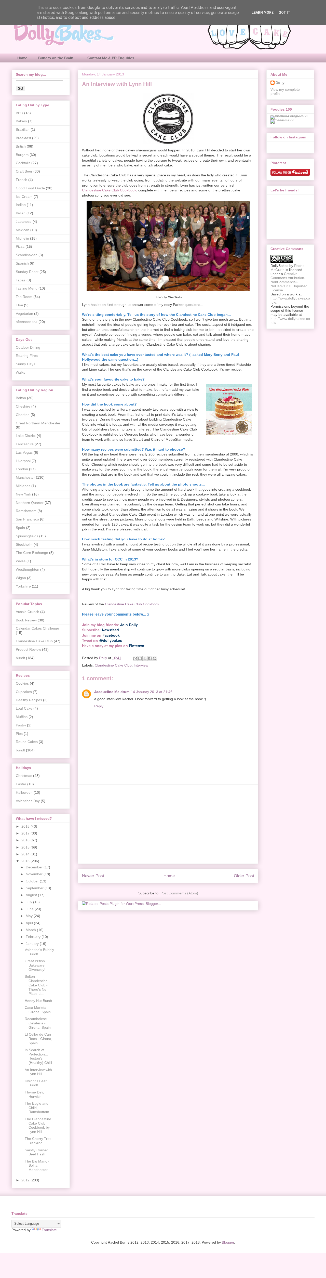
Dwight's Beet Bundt (36, 1083)
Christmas (24, 776)
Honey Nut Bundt (38, 1001)
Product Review (28, 649)
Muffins (22, 717)
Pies (19, 734)
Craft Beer (24, 171)
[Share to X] (144, 658)
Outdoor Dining (28, 347)
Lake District (26, 436)
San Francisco (27, 519)
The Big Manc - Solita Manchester (37, 1165)
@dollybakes (110, 640)
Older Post (244, 875)
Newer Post (93, 875)
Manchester (25, 477)
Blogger (228, 1242)
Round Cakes (27, 742)
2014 (26, 854)
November (35, 874)
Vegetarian (24, 313)
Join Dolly (129, 624)
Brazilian (23, 129)
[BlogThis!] (140, 658)
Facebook (111, 635)
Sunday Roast (27, 272)
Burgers (22, 155)
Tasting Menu (26, 288)
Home (22, 58)
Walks (20, 372)
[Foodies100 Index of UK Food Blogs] (291, 115)
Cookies (22, 683)
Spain (20, 528)
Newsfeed (110, 629)
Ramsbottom (26, 511)
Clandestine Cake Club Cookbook (132, 604)
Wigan (21, 578)
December (35, 867)
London (22, 469)
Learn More (263, 12)
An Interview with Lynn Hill (38, 1072)
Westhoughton (27, 569)
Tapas (20, 280)
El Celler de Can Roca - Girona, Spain (38, 1038)
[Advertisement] (168, 824)
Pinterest (136, 645)
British (21, 146)
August (32, 895)
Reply (98, 706)
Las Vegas (24, 452)
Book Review (26, 620)
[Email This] (135, 658)
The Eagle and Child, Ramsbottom (37, 1107)
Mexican (22, 230)
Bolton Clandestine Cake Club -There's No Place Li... (36, 985)
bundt (20, 658)
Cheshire (23, 406)
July (29, 902)
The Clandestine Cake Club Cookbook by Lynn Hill (38, 1125)
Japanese (24, 221)
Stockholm (24, 544)
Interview (141, 665)
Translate (49, 1230)
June (30, 909)
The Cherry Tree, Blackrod (38, 1141)
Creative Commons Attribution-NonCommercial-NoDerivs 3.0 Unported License (288, 282)
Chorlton (23, 415)
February (34, 937)
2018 (26, 826)
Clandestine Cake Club (113, 665)
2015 (26, 847)
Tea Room (24, 297)
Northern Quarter (30, 503)
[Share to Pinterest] (154, 658)
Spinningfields (27, 536)
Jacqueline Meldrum (111, 692)
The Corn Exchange (32, 553)
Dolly (280, 83)
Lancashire (25, 444)
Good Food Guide (30, 188)
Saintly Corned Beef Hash (36, 1152)
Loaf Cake (24, 708)
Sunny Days (25, 364)
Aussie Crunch (27, 612)
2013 (26, 861)
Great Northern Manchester (38, 423)
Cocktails (23, 163)
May (30, 916)
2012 (26, 1180)
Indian (21, 205)
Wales (20, 561)
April (30, 923)
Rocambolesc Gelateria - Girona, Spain (38, 1023)
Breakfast (23, 138)
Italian (20, 213)
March (31, 930)
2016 (26, 840)
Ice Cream (24, 196)
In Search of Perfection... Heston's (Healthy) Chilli (38, 1056)
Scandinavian (26, 255)
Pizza (20, 246)
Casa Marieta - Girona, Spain (38, 1010)
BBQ (19, 113)
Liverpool (23, 461)
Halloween (24, 792)
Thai (19, 305)
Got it (284, 12)
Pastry (21, 725)
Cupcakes (24, 692)
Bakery (21, 121)
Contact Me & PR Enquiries (110, 58)
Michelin (22, 238)
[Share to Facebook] (149, 658)
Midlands (23, 486)
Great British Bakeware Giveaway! (35, 965)
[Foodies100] (282, 120)
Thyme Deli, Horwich (34, 1094)
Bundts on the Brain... (57, 58)
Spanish (22, 263)
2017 (26, 833)
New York (23, 494)
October (33, 881)
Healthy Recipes (29, 700)
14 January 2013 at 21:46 (151, 692)
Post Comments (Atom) (179, 893)
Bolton (21, 398)
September (35, 888)
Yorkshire (23, 586)
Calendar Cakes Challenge (37, 628)
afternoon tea (26, 322)
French (21, 180)
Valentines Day (28, 801)
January (33, 944)
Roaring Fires (27, 356)
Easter (21, 784)
